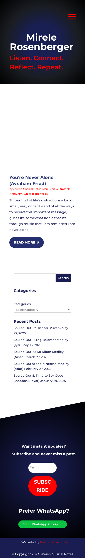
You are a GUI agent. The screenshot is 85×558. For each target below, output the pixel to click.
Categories (22, 304)
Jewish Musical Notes (27, 189)
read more (24, 242)
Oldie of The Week (36, 193)
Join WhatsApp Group (40, 524)
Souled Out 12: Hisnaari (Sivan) (37, 328)
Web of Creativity (53, 542)
